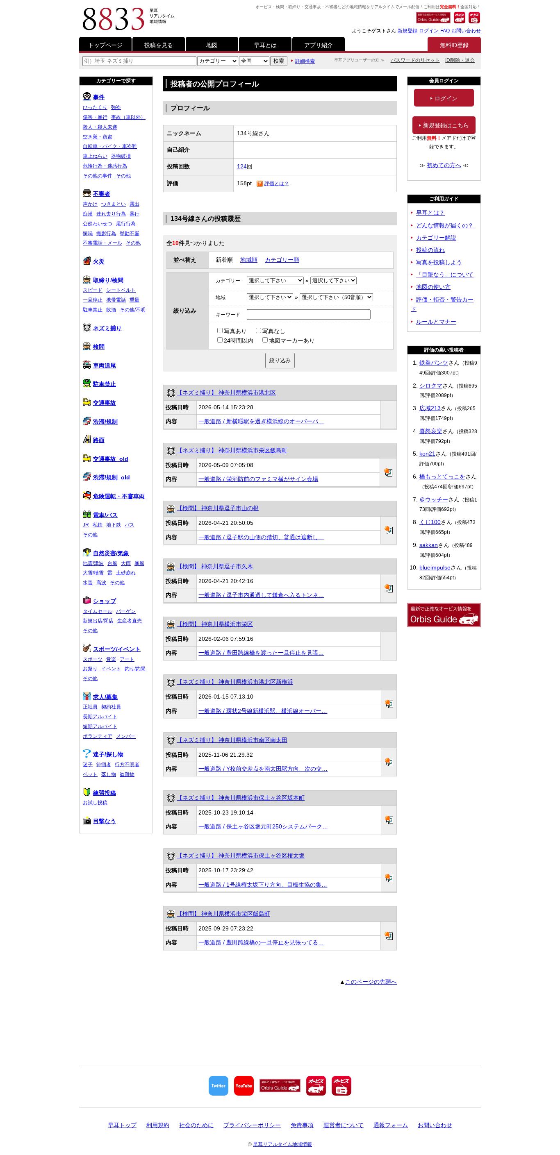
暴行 (134, 214)
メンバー (126, 736)
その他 (123, 176)
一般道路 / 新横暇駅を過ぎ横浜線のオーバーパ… (261, 421)
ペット (90, 774)
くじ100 (430, 522)
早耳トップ (122, 1125)
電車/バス (105, 515)
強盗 (116, 107)
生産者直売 (129, 621)
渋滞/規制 (105, 421)
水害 (88, 582)
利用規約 (157, 1125)
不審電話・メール (102, 243)
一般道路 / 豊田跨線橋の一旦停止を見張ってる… (261, 942)
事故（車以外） (128, 117)
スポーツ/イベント (117, 649)
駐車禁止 (92, 310)
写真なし (273, 331)
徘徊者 (103, 764)
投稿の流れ (430, 250)
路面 (99, 440)
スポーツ (92, 659)
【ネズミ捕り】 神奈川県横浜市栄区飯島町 (232, 450)
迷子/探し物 (108, 754)
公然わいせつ (97, 224)
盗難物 (127, 774)
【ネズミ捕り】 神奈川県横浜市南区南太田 (232, 740)
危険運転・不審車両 (119, 496)
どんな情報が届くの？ (444, 225)
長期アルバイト (100, 716)
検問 (99, 346)
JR (86, 525)
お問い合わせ (466, 31)
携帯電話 (116, 300)
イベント (111, 669)
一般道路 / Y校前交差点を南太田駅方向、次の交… (263, 768)
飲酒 (111, 310)
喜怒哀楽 (430, 431)
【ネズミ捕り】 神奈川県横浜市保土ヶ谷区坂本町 (241, 797)
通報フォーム (390, 1125)
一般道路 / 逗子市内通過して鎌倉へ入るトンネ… (261, 595)
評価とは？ (276, 183)
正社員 (90, 707)
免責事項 (302, 1125)
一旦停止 (92, 300)
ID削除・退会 (460, 60)
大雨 (126, 563)
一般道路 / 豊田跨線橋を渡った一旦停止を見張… (261, 652)
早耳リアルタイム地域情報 (282, 1144)
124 (242, 166)
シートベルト (121, 290)
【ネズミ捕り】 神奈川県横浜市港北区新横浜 (235, 681)
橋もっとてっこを (442, 476)
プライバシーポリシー (252, 1125)
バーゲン (126, 611)
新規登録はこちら (446, 125)
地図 (212, 45)
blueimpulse (435, 567)
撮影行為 (106, 233)
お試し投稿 (95, 803)
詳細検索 (305, 61)
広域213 (430, 408)
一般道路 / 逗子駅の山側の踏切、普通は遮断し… (261, 537)
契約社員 (111, 707)
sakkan (428, 545)
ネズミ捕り (107, 328)
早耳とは (265, 45)
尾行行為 (126, 224)
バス (129, 525)
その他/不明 (133, 310)
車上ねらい (95, 156)
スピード (92, 290)
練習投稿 (104, 793)
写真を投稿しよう (439, 262)
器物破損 (121, 156)
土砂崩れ (126, 573)
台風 (112, 563)
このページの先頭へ (371, 981)
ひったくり (95, 107)
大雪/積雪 (93, 573)
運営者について (343, 1125)
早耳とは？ (430, 212)
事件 (99, 97)
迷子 (88, 764)
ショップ (104, 601)
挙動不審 (129, 233)
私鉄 (97, 525)
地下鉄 (113, 525)
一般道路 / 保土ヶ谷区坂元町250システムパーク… (263, 826)
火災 (99, 261)
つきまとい (113, 204)
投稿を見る (158, 45)
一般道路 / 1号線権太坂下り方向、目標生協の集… (262, 884)
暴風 (139, 563)
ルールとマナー (436, 321)
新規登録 (407, 31)
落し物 (108, 774)
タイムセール (97, 611)
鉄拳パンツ (433, 362)
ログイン (429, 31)
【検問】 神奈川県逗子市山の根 (218, 508)
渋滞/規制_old (111, 477)
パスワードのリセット (415, 60)
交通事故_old (110, 459)
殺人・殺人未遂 (100, 127)
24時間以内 (238, 340)
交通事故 (104, 402)
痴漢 (88, 214)
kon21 (427, 453)
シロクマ (430, 385)
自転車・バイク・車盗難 (110, 146)
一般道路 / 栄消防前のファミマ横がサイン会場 (258, 479)
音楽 (111, 659)
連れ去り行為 (111, 214)
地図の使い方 (433, 287)
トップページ (105, 45)
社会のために (196, 1125)
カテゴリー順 (282, 259)
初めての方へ (444, 165)
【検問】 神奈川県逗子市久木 (215, 566)
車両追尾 (104, 365)
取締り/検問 (108, 280)
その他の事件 (97, 176)
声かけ (90, 204)
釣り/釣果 (135, 669)
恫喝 (88, 233)
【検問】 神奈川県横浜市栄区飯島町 (223, 913)
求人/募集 (105, 697)
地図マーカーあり (292, 340)
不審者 (101, 194)
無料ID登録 (454, 45)
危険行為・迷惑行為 (105, 166)
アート (127, 659)
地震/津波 (93, 563)
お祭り (90, 669)
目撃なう (104, 821)
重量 (134, 300)
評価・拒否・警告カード (442, 304)
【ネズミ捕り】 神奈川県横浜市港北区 (226, 392)
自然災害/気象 (111, 553)
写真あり (235, 331)
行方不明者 (127, 764)
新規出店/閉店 (98, 621)
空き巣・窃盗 (97, 137)
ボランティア (97, 736)
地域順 (248, 259)
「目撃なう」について (444, 274)
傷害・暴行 (95, 117)
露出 (134, 204)
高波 (101, 582)
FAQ (445, 31)
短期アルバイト (100, 726)
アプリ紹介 (318, 45)
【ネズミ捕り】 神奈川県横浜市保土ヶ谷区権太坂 (241, 855)
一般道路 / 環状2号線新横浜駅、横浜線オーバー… (262, 711)
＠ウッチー (433, 499)
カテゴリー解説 (436, 237)
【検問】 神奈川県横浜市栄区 (215, 624)
